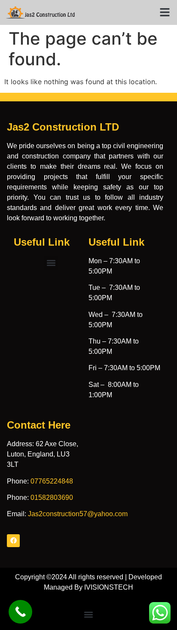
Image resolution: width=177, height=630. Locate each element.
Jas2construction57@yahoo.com (78, 513)
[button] (165, 12)
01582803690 (52, 497)
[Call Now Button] (20, 612)
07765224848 (52, 481)
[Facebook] (13, 540)
